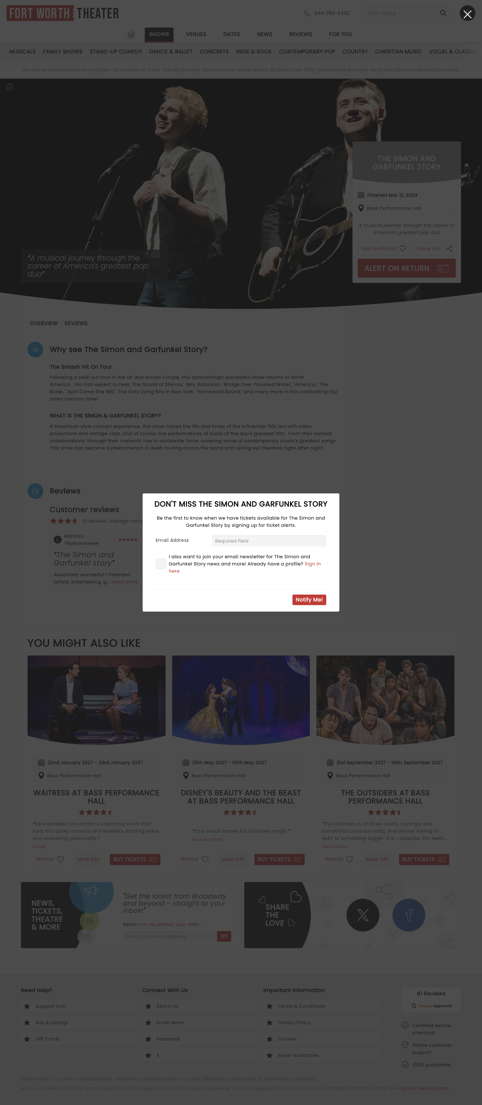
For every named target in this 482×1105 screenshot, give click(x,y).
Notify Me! (309, 599)
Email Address (172, 540)
